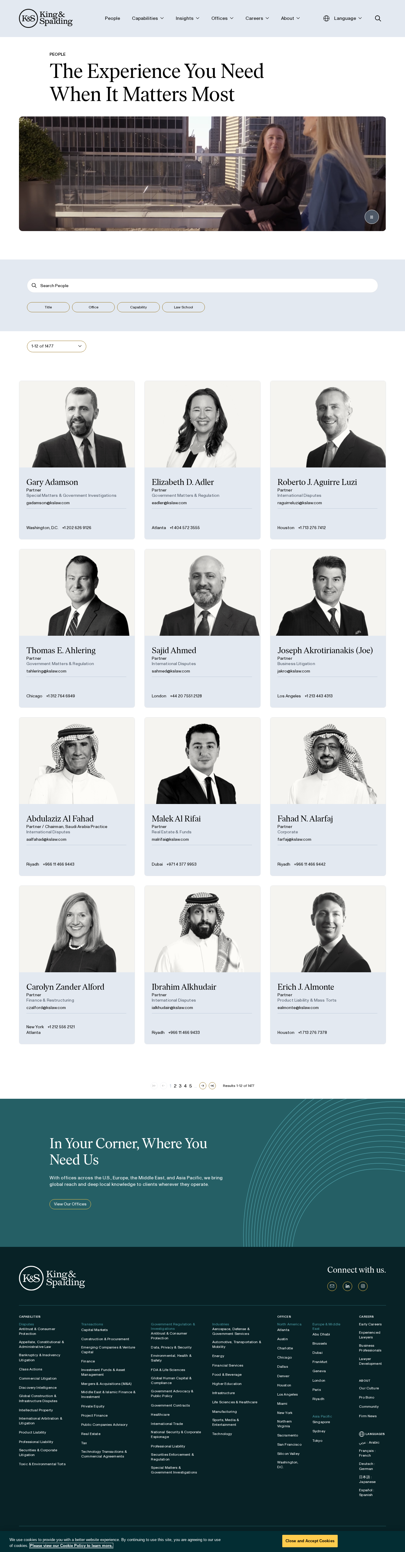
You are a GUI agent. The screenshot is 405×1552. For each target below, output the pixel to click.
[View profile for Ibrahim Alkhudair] (202, 965)
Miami (282, 1404)
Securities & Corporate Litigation (38, 1452)
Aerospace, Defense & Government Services (231, 1331)
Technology (222, 1434)
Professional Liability (36, 1442)
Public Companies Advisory (104, 1425)
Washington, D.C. (42, 527)
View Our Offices (70, 1204)
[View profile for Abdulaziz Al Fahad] (77, 796)
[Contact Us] (332, 1286)
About (365, 1381)
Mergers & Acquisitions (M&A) (106, 1384)
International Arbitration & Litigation (40, 1420)
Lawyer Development (370, 1361)
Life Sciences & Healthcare (235, 1402)
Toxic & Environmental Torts (42, 1464)
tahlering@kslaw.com (46, 671)
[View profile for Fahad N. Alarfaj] (328, 796)
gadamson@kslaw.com (48, 502)
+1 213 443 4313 (318, 696)
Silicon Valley (288, 1454)
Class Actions (30, 1369)
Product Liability (32, 1432)
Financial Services (227, 1365)
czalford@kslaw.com (46, 1007)
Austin (282, 1339)
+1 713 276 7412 (312, 527)
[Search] (34, 285)
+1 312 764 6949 (60, 696)
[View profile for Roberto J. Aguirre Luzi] (328, 460)
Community (369, 1406)
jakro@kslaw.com (294, 671)
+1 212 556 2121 (61, 1026)
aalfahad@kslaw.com (46, 839)
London (159, 696)
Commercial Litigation (38, 1378)
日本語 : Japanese (367, 1479)
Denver (283, 1376)
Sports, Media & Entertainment (225, 1422)
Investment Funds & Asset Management (103, 1372)
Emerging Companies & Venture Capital (108, 1349)
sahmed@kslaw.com (171, 671)
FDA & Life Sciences (168, 1370)
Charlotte (285, 1348)
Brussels (319, 1343)
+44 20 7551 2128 (186, 696)
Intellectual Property (36, 1410)
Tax (84, 1443)
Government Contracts (170, 1405)
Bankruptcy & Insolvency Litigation (39, 1357)
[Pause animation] (372, 217)
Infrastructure (223, 1393)
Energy (218, 1356)
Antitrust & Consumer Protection (37, 1331)
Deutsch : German (367, 1466)
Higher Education (227, 1384)
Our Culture (369, 1388)
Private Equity (92, 1406)
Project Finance (94, 1415)
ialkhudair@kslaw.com (172, 1007)
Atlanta (159, 527)
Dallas (282, 1366)
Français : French (367, 1453)
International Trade (167, 1424)
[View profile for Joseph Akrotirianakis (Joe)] (328, 628)
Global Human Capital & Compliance (171, 1380)
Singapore (321, 1422)
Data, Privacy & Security (171, 1347)
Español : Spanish (366, 1492)
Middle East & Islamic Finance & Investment (108, 1394)
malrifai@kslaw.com (170, 839)
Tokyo (317, 1441)
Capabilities (30, 1317)
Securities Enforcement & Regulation (172, 1456)
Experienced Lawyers (369, 1334)
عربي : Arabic (369, 1442)
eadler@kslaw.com (169, 502)
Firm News (368, 1416)
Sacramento (287, 1435)
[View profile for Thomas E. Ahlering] (77, 628)
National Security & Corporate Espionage (176, 1434)
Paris (316, 1390)
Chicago (34, 696)
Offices (284, 1317)
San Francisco (289, 1444)
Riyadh (32, 864)
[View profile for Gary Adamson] (77, 460)
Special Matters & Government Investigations (174, 1469)
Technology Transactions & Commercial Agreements (104, 1454)
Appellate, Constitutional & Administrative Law (41, 1344)
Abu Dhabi (321, 1334)
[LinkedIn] (347, 1286)
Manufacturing (224, 1412)
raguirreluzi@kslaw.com (300, 502)
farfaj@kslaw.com (294, 839)
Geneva (319, 1371)
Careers (366, 1317)
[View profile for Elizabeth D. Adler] (202, 460)
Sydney (318, 1431)
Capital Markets (94, 1330)
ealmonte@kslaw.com (298, 1007)
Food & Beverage (227, 1374)
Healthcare (160, 1414)
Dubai (157, 864)
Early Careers (370, 1324)
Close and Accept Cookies (310, 1541)
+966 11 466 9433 (184, 1032)
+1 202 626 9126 (76, 527)
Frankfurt (319, 1362)
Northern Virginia (284, 1423)
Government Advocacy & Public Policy (172, 1393)
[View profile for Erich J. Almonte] (328, 965)
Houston (286, 527)
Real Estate (91, 1434)
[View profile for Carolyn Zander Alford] (77, 965)
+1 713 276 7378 (312, 1032)
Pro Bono (366, 1397)
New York (35, 1026)
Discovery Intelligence (38, 1388)
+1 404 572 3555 (185, 527)
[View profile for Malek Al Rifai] (202, 796)
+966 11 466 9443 (58, 864)
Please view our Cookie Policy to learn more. (71, 1545)
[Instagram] (363, 1286)
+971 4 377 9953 (181, 864)
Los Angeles (289, 696)
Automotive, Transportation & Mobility (236, 1344)
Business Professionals (370, 1347)
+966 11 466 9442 (310, 864)
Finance (88, 1361)
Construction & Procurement (105, 1339)
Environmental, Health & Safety (171, 1358)
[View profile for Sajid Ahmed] (202, 628)
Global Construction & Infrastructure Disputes (38, 1398)
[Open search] (378, 18)
